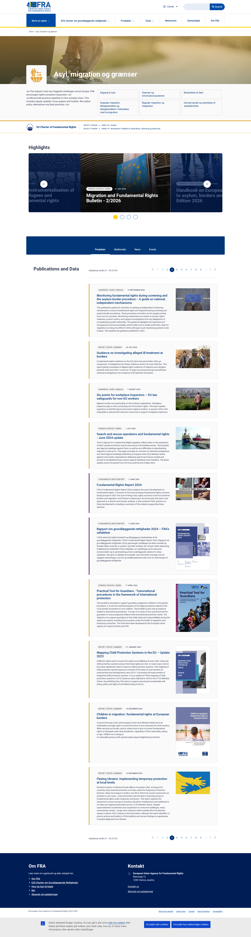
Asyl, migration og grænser (46, 32)
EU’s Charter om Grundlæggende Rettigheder (55, 882)
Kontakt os (133, 886)
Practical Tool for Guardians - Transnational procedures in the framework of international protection (127, 594)
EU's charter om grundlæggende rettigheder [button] (84, 20)
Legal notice (180, 911)
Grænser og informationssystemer (153, 94)
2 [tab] (122, 217)
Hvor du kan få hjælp (42, 886)
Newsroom (170, 20)
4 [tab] (135, 217)
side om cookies (116, 922)
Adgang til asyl (107, 92)
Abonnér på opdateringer (45, 894)
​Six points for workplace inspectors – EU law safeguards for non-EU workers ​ (127, 396)
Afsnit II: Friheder (91, 125)
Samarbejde (193, 20)
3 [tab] (129, 217)
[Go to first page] (152, 269)
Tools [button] (148, 20)
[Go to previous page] (157, 269)
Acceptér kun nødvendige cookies (190, 924)
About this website (166, 911)
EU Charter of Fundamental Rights (56, 127)
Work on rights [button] (39, 20)
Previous (43, 184)
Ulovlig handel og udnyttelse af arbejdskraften (199, 104)
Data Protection (204, 911)
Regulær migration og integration (153, 104)
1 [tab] (115, 217)
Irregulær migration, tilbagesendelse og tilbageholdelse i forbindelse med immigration (114, 107)
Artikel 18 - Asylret (109, 125)
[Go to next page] (210, 269)
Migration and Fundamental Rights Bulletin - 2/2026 (122, 198)
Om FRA (215, 20)
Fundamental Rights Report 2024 (119, 485)
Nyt (33, 890)
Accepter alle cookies (157, 924)
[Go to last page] (215, 269)
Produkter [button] (126, 20)
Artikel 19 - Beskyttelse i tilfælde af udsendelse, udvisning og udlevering (131, 129)
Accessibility (218, 911)
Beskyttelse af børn (193, 92)
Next (207, 184)
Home (31, 32)
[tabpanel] (125, 182)
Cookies (191, 911)
